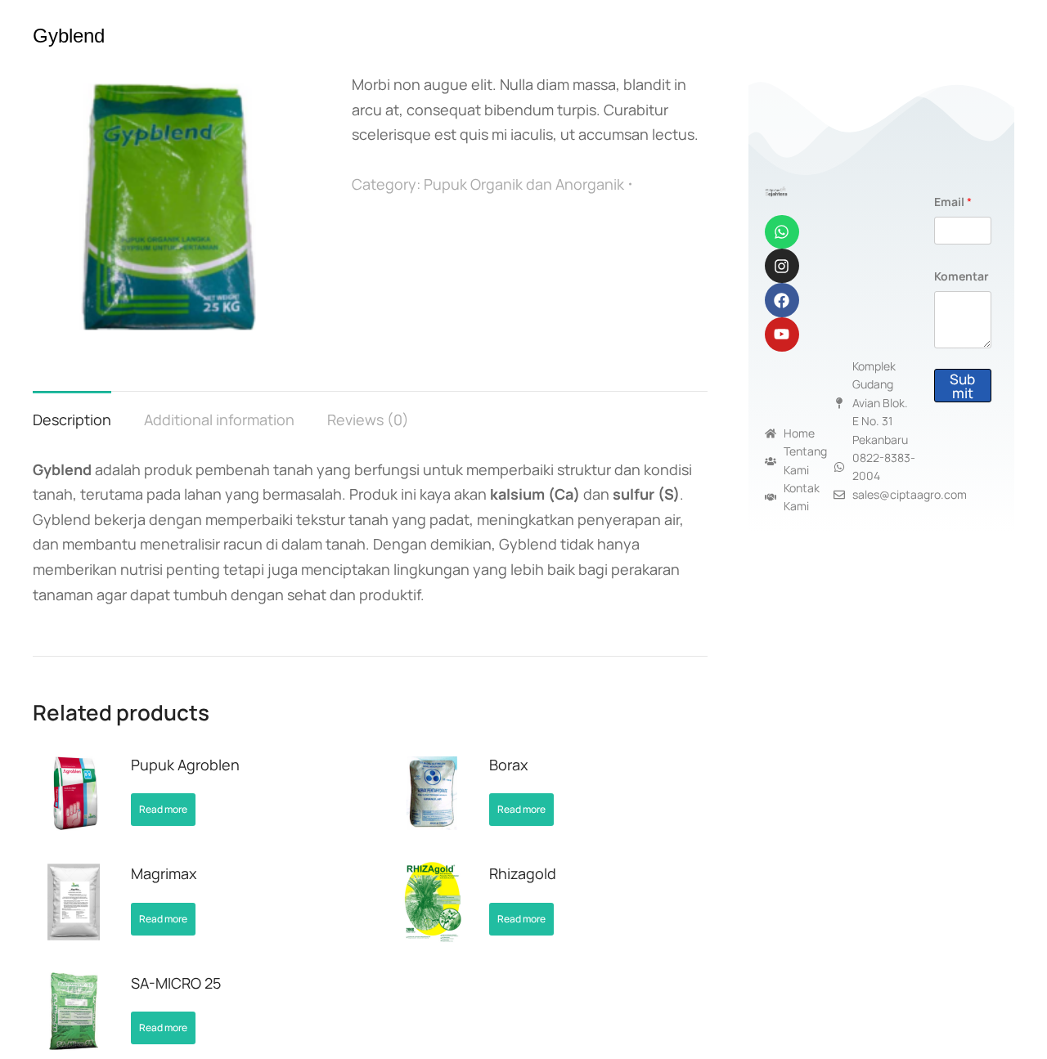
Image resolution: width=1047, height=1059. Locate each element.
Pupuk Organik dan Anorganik (524, 184)
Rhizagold (522, 873)
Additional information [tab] (219, 419)
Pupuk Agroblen (185, 764)
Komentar (961, 276)
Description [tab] (72, 419)
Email (953, 202)
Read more (163, 809)
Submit (962, 386)
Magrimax (163, 873)
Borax (508, 764)
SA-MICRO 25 (176, 983)
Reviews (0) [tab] (368, 419)
